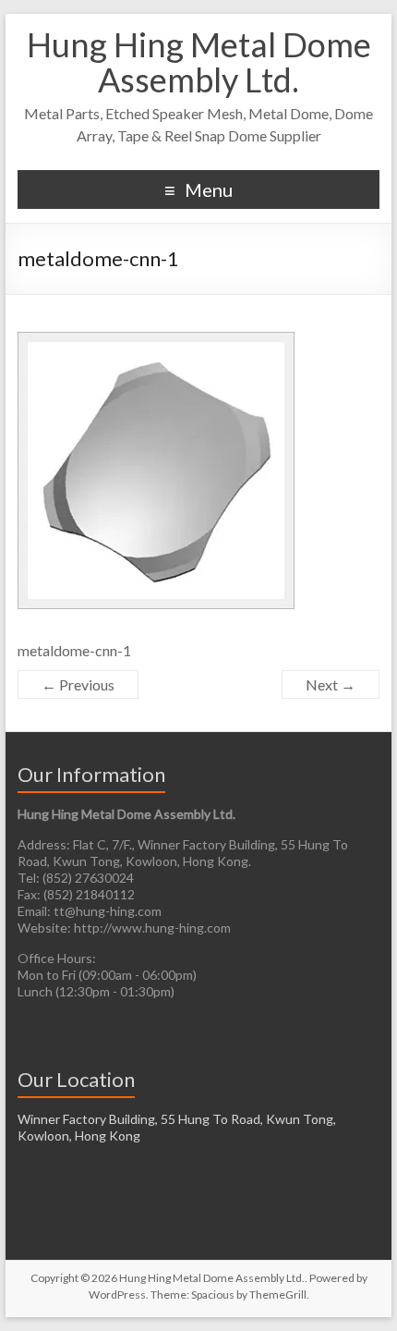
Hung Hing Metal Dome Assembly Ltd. (199, 62)
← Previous (78, 684)
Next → (330, 684)
